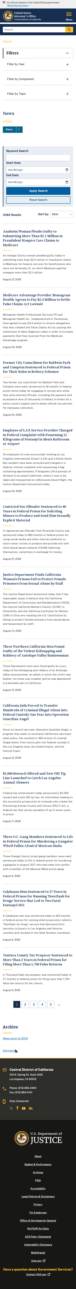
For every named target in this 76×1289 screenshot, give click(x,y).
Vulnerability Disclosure (38, 1244)
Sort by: (43, 214)
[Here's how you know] (38, 4)
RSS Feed (8, 1050)
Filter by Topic (16, 93)
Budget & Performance (38, 1164)
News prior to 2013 (15, 1038)
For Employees (38, 1212)
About (38, 1156)
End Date (12, 175)
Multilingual (38, 1252)
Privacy (38, 1204)
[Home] (22, 20)
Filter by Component (20, 79)
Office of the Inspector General (38, 1220)
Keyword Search (17, 151)
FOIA (38, 1180)
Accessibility (38, 1188)
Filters (12, 53)
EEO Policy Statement (38, 1236)
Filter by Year (16, 64)
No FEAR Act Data (38, 1228)
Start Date (13, 163)
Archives (38, 1172)
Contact (36, 1274)
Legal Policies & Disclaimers (38, 1196)
